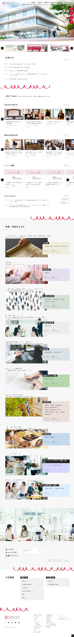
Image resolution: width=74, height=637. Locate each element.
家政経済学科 (48, 414)
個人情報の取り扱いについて (64, 618)
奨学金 (23, 597)
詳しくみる (66, 104)
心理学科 (47, 301)
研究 (58, 4)
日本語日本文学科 (49, 246)
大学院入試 (50, 581)
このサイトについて (62, 617)
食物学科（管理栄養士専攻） (51, 407)
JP (17, 3)
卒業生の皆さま (60, 2)
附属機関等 (48, 627)
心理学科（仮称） (49, 488)
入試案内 (39, 4)
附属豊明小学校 (49, 617)
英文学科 (57, 246)
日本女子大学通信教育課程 (51, 625)
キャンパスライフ (45, 4)
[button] (71, 48)
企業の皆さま (66, 2)
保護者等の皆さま (47, 2)
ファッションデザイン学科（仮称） (53, 465)
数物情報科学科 (48, 352)
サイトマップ (61, 615)
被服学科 (63, 412)
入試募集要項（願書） (27, 584)
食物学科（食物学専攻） (56, 405)
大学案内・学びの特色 (26, 4)
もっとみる (65, 59)
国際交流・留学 (53, 4)
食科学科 (47, 437)
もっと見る (66, 195)
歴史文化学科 (63, 246)
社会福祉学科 (56, 299)
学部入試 (24, 581)
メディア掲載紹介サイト (64, 202)
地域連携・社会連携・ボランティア (40, 626)
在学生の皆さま (53, 2)
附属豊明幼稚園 (49, 615)
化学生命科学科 (57, 352)
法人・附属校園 (32, 2)
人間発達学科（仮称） (60, 488)
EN (18, 3)
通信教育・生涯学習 (63, 4)
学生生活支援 (37, 622)
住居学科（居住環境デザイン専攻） (53, 409)
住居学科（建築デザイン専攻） (52, 412)
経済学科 (47, 272)
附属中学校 (48, 618)
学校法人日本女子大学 (50, 622)
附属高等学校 (48, 620)
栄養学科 (53, 437)
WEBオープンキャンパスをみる (54, 560)
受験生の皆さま (40, 2)
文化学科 (53, 301)
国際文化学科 (48, 325)
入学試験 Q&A (25, 587)
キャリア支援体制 (37, 624)
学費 (23, 594)
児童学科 (47, 405)
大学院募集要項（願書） (53, 584)
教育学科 (62, 299)
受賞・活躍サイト (65, 199)
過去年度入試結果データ (27, 591)
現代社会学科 (48, 299)
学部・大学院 (33, 4)
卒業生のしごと (55, 250)
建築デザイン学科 (49, 379)
